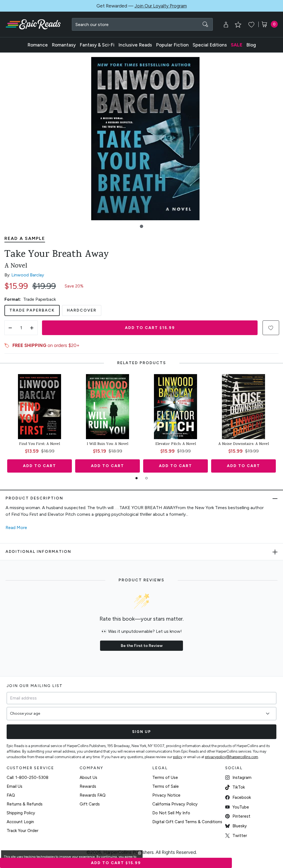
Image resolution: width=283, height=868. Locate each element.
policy (177, 757)
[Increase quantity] (31, 328)
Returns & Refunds (25, 804)
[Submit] (205, 24)
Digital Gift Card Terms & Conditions (187, 821)
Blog (251, 45)
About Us (88, 777)
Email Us (14, 786)
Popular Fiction (172, 45)
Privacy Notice (166, 795)
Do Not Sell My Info (171, 812)
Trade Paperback (32, 310)
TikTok (238, 787)
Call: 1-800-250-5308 (27, 777)
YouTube (240, 807)
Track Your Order (22, 830)
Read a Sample (24, 238)
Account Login (20, 821)
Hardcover (81, 310)
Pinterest (241, 816)
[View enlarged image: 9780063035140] (145, 138)
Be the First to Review (142, 645)
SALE (236, 45)
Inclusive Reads (135, 45)
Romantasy (64, 45)
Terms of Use (165, 777)
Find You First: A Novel (39, 444)
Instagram (241, 777)
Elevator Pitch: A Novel (175, 444)
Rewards (88, 786)
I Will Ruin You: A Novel (107, 444)
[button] (141, 226)
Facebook (241, 797)
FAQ (11, 795)
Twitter (239, 835)
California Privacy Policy (175, 804)
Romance (37, 45)
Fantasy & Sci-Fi (97, 45)
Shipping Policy (21, 812)
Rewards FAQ (93, 795)
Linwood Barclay (27, 275)
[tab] (136, 478)
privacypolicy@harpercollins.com (231, 757)
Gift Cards (90, 804)
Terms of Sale (165, 786)
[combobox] (142, 24)
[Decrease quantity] (10, 328)
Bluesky (239, 825)
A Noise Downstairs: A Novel (243, 444)
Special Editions (210, 45)
